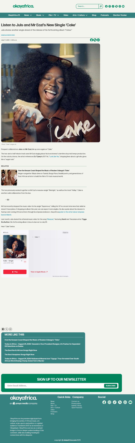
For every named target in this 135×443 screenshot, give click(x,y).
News (26, 15)
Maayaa (50, 219)
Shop (94, 15)
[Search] (101, 6)
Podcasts (105, 15)
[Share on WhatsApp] (98, 40)
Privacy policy (76, 403)
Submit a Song (77, 406)
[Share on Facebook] (91, 40)
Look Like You (54, 157)
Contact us (75, 401)
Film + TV (52, 15)
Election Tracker (120, 15)
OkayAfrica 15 (14, 15)
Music (38, 15)
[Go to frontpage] (23, 6)
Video (65, 15)
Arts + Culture (79, 15)
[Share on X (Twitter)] (95, 40)
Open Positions (77, 408)
